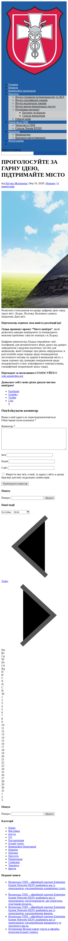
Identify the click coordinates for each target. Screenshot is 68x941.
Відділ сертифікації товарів (31, 100)
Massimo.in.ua (30, 937)
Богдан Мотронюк (16, 183)
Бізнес (12, 827)
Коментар (8, 426)
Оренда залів (23, 118)
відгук (12, 834)
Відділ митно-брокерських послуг (35, 106)
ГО (10, 837)
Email (4, 461)
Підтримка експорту (27, 109)
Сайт (4, 467)
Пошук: (5, 497)
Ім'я (3, 454)
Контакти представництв (30, 137)
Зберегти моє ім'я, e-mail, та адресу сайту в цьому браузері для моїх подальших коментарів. (32, 476)
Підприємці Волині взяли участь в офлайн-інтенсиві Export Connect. (34, 930)
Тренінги (13, 865)
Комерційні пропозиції (22, 90)
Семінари (14, 862)
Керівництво (23, 134)
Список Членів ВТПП (28, 128)
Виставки (14, 830)
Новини (13, 87)
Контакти (14, 131)
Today (4, 581)
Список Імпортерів (33, 115)
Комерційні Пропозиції (22, 846)
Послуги (13, 93)
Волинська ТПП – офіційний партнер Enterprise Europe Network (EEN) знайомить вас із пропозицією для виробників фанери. (36, 910)
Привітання (15, 859)
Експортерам (16, 840)
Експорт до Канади (33, 112)
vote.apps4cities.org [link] (12, 376)
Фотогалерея (16, 140)
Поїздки (13, 852)
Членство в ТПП (18, 122)
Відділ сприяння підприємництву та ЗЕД (39, 97)
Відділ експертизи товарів (30, 103)
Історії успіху (16, 843)
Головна (13, 84)
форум (12, 868)
